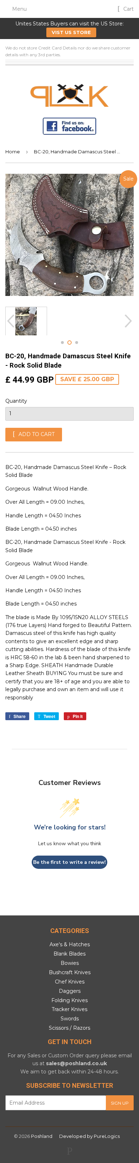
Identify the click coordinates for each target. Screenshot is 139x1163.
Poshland (41, 1136)
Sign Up (120, 1103)
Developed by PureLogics (89, 1136)
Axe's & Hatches (70, 944)
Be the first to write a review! (69, 862)
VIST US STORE (71, 32)
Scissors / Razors (69, 1028)
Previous (9, 321)
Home (12, 151)
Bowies (70, 963)
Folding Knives (69, 1000)
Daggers (70, 991)
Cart (128, 9)
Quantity (16, 401)
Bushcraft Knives (70, 972)
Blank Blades (69, 954)
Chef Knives (69, 981)
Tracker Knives (69, 1009)
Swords (70, 1018)
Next (129, 321)
